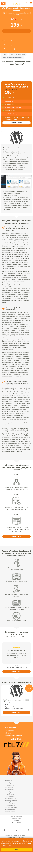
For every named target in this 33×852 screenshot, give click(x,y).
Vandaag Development (11, 807)
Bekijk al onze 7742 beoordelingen (16, 667)
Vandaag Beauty (9, 785)
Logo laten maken (9, 732)
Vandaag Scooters (10, 802)
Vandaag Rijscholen (10, 791)
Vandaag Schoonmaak (11, 800)
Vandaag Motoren (9, 789)
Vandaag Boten (9, 787)
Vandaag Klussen (9, 782)
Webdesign (8, 733)
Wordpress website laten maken (13, 735)
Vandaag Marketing (10, 809)
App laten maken (9, 730)
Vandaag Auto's (9, 780)
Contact (16, 820)
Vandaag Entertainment (11, 793)
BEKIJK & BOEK (16, 123)
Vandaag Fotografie (10, 811)
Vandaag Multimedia (10, 798)
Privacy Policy (16, 818)
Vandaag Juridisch (10, 796)
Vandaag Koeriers (9, 783)
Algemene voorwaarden (16, 816)
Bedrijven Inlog (16, 822)
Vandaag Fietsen (9, 794)
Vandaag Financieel (10, 805)
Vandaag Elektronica (10, 803)
